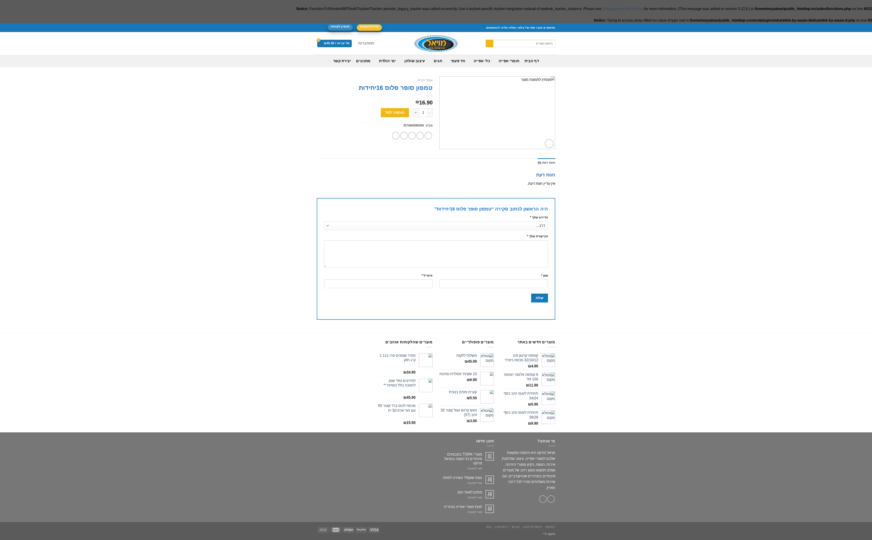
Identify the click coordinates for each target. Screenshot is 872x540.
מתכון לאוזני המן (470, 492)
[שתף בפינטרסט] (404, 135)
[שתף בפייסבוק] (428, 135)
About (550, 527)
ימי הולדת (387, 61)
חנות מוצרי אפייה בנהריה (463, 507)
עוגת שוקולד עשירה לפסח (462, 478)
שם (544, 275)
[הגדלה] (549, 143)
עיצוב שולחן (414, 61)
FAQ (489, 527)
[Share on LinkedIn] (395, 135)
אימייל (427, 275)
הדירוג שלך (539, 217)
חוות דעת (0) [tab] (546, 162)
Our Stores (532, 527)
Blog (516, 527)
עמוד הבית (425, 80)
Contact (502, 527)
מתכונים (363, 61)
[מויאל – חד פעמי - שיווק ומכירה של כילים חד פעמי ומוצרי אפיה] (436, 43)
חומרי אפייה (509, 61)
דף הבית (532, 61)
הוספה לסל (394, 112)
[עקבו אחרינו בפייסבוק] (323, 27)
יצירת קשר (342, 61)
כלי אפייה (482, 61)
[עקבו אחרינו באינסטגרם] (319, 27)
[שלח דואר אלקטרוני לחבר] (412, 135)
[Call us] (543, 499)
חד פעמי (458, 61)
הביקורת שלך (537, 236)
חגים (438, 61)
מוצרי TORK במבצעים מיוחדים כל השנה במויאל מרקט (463, 458)
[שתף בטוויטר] (420, 135)
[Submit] (489, 43)
